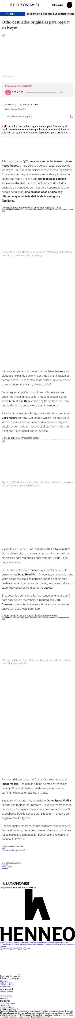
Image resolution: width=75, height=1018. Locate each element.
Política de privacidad (33, 943)
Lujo (4, 104)
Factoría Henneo (6, 992)
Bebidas (5, 869)
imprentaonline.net (7, 1007)
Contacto (22, 945)
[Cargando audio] (8, 92)
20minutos (4, 981)
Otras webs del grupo (8, 976)
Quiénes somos (32, 945)
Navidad (5, 865)
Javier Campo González (16, 109)
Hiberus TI (4, 999)
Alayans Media (5, 987)
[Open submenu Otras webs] (46, 976)
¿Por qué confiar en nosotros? (13, 850)
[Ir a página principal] (24, 5)
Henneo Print (5, 1005)
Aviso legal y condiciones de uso (12, 943)
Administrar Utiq (12, 945)
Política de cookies (49, 943)
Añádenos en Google (18, 116)
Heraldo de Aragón (7, 985)
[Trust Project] (10, 846)
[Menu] (5, 5)
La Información (6, 983)
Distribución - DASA (7, 1003)
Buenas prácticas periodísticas (49, 945)
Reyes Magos (7, 867)
